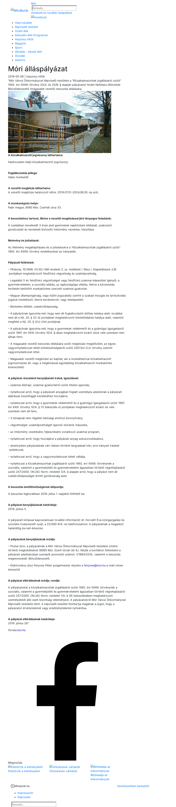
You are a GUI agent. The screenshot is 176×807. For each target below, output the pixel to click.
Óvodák (20, 55)
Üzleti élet (21, 31)
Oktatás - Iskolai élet (28, 51)
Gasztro (20, 60)
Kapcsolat (24, 797)
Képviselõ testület (26, 27)
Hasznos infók (24, 39)
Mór (33, 3)
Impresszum (25, 793)
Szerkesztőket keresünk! (133, 786)
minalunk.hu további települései (51, 12)
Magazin (20, 43)
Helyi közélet (23, 22)
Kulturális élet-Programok (31, 35)
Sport (18, 47)
